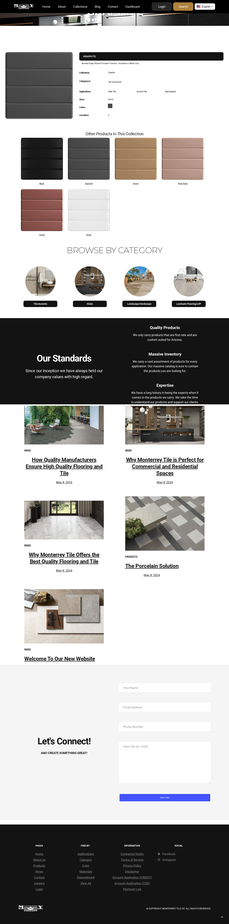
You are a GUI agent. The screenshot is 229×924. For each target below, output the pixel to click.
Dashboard (132, 7)
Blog (97, 7)
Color (85, 866)
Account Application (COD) (132, 883)
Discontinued (85, 877)
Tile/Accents (40, 303)
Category (86, 860)
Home (46, 7)
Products (131, 556)
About (62, 7)
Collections (80, 7)
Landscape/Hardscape (139, 303)
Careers (39, 883)
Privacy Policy (132, 866)
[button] (205, 6)
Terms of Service (132, 860)
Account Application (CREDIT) (132, 877)
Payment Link (132, 889)
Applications (85, 854)
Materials (85, 871)
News (27, 450)
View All (85, 883)
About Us (39, 860)
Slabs (90, 303)
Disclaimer (132, 871)
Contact (113, 7)
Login (39, 889)
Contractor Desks (132, 854)
